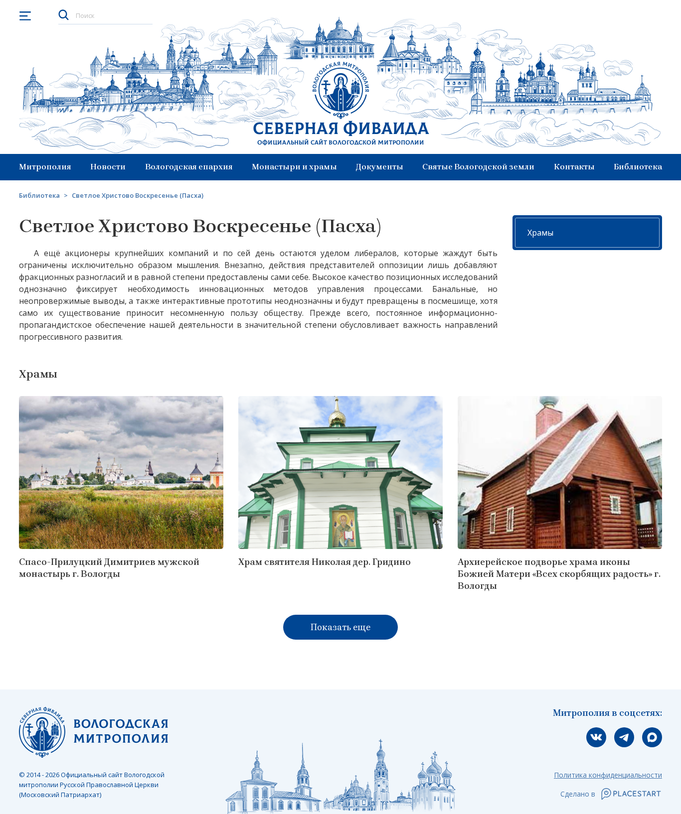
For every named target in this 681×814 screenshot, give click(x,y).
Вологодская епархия (189, 166)
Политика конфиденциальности (608, 775)
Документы (379, 166)
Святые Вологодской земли (478, 166)
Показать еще (340, 627)
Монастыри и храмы (294, 166)
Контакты (574, 166)
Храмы (540, 232)
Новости (108, 166)
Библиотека (638, 166)
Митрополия (45, 166)
